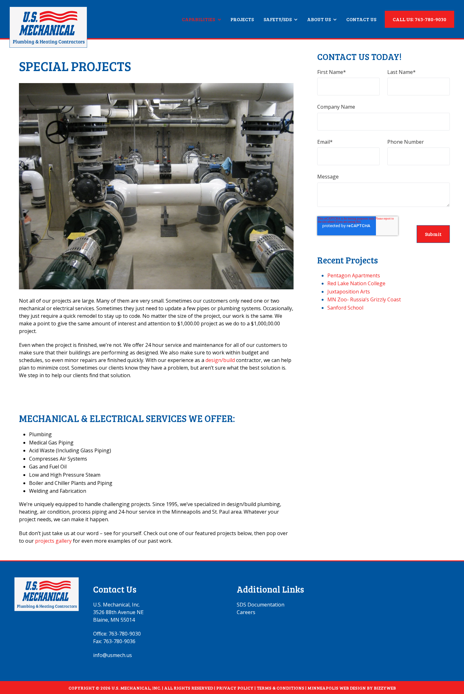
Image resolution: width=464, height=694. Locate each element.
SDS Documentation (260, 604)
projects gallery (53, 540)
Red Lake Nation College (356, 283)
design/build (220, 360)
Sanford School (345, 307)
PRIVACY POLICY (234, 688)
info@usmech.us (112, 655)
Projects (242, 19)
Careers (246, 612)
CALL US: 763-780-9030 (419, 19)
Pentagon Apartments (353, 275)
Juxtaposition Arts (348, 291)
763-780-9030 (125, 633)
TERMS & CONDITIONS (280, 688)
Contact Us (361, 19)
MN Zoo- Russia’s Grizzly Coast (364, 299)
